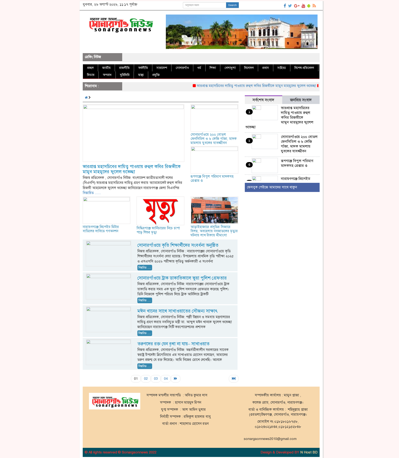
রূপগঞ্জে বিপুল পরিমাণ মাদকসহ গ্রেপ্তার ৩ (212, 178)
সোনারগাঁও (182, 68)
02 (146, 378)
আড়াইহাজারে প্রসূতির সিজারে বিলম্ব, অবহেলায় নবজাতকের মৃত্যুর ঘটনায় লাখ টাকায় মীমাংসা (214, 231)
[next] (175, 378)
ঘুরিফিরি (124, 75)
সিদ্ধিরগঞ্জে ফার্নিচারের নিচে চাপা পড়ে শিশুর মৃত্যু (158, 230)
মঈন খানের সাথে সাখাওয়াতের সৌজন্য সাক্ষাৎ (177, 311)
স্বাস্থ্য (141, 75)
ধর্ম (199, 68)
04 (166, 378)
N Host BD (309, 452)
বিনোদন (249, 68)
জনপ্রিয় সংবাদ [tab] (301, 100)
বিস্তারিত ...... (92, 193)
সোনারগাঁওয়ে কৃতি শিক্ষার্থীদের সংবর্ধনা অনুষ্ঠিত (177, 245)
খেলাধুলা (230, 68)
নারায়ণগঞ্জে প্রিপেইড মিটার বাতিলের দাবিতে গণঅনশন (101, 229)
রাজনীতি (124, 68)
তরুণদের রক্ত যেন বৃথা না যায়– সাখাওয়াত (173, 344)
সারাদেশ (161, 68)
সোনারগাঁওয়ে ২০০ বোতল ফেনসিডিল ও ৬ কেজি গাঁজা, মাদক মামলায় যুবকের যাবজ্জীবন (214, 138)
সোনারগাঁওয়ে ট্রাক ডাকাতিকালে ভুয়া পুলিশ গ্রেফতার (182, 278)
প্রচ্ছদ (90, 68)
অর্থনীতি (143, 68)
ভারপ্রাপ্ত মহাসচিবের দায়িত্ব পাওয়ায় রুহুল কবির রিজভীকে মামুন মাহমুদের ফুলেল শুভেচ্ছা (246, 86)
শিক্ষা (213, 68)
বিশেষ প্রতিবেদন (304, 68)
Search (232, 5)
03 (156, 378)
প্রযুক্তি (156, 75)
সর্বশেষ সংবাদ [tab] (263, 100)
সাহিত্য (281, 68)
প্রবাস (265, 68)
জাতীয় (106, 68)
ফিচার (90, 75)
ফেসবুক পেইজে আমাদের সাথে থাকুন (272, 187)
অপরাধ (107, 75)
